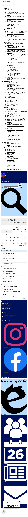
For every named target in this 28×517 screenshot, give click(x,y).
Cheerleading (13, 67)
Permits (8, 145)
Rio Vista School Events (8, 276)
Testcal (4, 294)
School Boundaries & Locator (14, 146)
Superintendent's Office (12, 82)
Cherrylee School (11, 149)
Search (2, 187)
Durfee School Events (8, 260)
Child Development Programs (14, 169)
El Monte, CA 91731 (6, 305)
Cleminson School (11, 150)
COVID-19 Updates (11, 25)
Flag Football (13, 69)
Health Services (10, 96)
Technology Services (11, 105)
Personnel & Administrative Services (15, 99)
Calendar (6, 312)
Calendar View (23, 246)
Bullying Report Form (12, 114)
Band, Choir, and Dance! (15, 73)
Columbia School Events (8, 258)
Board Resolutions (11, 38)
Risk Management (11, 101)
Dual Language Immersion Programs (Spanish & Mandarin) (15, 47)
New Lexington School (12, 158)
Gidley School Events (8, 263)
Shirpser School (10, 164)
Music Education (11, 71)
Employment (7, 313)
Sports (8, 66)
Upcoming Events (7, 250)
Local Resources (10, 128)
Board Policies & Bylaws (13, 36)
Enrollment (6, 181)
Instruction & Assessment (13, 90)
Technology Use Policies (12, 136)
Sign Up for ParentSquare (10, 316)
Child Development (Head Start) (14, 85)
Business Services (11, 84)
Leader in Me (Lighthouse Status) (14, 50)
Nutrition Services (11, 97)
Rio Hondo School (11, 161)
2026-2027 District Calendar (13, 110)
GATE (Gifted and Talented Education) (16, 49)
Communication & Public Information (15, 88)
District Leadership (11, 11)
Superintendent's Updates (13, 24)
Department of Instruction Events (10, 286)
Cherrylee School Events (8, 253)
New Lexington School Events (10, 268)
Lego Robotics (10, 65)
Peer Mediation (10, 77)
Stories (8, 23)
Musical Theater (13, 75)
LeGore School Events (8, 266)
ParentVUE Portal (11, 108)
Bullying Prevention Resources (14, 115)
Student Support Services (12, 104)
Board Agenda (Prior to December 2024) (16, 32)
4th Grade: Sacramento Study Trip (18, 55)
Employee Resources (12, 89)
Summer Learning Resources (13, 135)
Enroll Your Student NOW (13, 143)
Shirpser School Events (8, 278)
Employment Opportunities (13, 27)
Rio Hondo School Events (9, 273)
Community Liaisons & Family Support (16, 118)
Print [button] (10, 222)
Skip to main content (5, 1)
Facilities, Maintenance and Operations (16, 92)
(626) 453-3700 (8, 307)
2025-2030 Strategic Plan (13, 12)
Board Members (10, 35)
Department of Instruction (13, 168)
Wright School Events (8, 284)
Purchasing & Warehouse (13, 100)
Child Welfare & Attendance (13, 86)
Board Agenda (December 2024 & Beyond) (17, 31)
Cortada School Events (8, 289)
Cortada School (10, 153)
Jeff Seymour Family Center (13, 140)
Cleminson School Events (9, 255)
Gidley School (10, 156)
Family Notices (10, 123)
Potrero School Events (8, 271)
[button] (7, 8)
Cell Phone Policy (11, 116)
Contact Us (9, 28)
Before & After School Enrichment (15, 43)
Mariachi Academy (14, 74)
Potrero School (10, 160)
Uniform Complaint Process (13, 139)
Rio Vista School (11, 162)
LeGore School (10, 157)
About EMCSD (10, 9)
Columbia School (11, 152)
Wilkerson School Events (8, 281)
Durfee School (10, 154)
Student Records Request (12, 132)
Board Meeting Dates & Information (15, 34)
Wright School (10, 166)
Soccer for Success (14, 70)
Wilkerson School (11, 165)
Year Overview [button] (16, 222)
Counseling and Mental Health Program (16, 119)
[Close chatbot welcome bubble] (19, 502)
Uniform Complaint (8, 317)
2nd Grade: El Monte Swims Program (18, 54)
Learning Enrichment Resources (14, 124)
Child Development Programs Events (11, 291)
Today (2, 246)
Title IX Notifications (12, 138)
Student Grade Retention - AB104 (15, 134)
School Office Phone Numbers (14, 21)
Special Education (11, 103)
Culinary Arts (10, 45)
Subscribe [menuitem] (24, 222)
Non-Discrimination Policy (10, 315)
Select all (25, 298)
